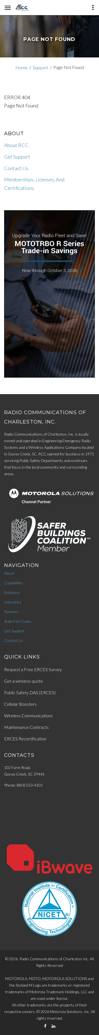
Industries (12, 602)
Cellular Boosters (20, 704)
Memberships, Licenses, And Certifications (34, 183)
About (9, 573)
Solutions (12, 592)
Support (40, 67)
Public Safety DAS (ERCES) (30, 692)
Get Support (17, 157)
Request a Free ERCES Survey (33, 669)
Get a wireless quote (23, 680)
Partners (11, 611)
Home (21, 67)
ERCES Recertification (25, 738)
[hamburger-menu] (7, 7)
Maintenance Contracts (26, 727)
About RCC (16, 145)
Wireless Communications (28, 715)
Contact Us (16, 168)
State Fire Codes (18, 621)
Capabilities (13, 582)
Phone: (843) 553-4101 (23, 785)
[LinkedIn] (53, 1026)
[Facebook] (45, 1026)
